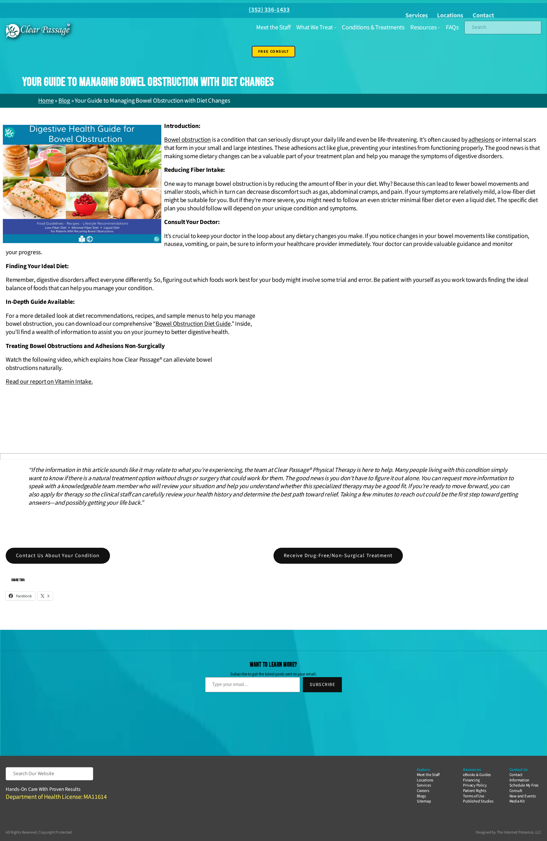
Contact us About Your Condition (58, 555)
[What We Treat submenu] (335, 27)
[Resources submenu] (439, 27)
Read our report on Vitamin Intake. (49, 381)
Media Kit (517, 801)
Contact (483, 15)
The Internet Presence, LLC (519, 832)
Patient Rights (474, 791)
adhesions (481, 139)
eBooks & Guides (477, 775)
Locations (450, 15)
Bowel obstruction (187, 139)
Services (416, 15)
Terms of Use (473, 796)
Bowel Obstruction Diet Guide (193, 323)
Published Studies (478, 801)
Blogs (421, 796)
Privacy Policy (475, 785)
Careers (423, 791)
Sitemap (424, 801)
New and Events (522, 796)
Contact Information (519, 777)
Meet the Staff (428, 775)
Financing (471, 780)
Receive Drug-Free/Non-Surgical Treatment (338, 555)
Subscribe (322, 684)
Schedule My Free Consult (523, 788)
